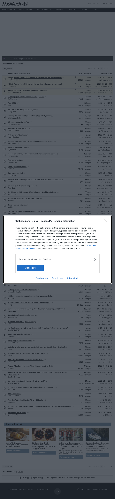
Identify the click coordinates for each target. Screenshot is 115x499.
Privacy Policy (73, 278)
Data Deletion (42, 278)
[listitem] (57, 259)
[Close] (106, 221)
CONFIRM (30, 268)
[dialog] (57, 249)
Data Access (57, 278)
